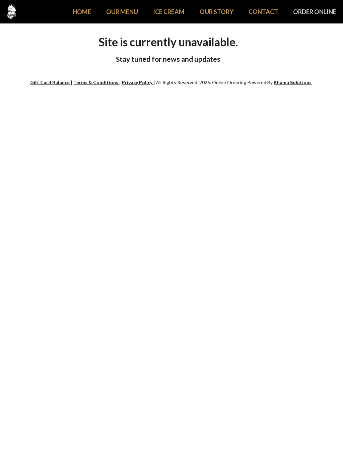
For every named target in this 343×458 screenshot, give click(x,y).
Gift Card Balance (50, 82)
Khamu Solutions (293, 82)
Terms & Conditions (96, 82)
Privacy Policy (137, 82)
